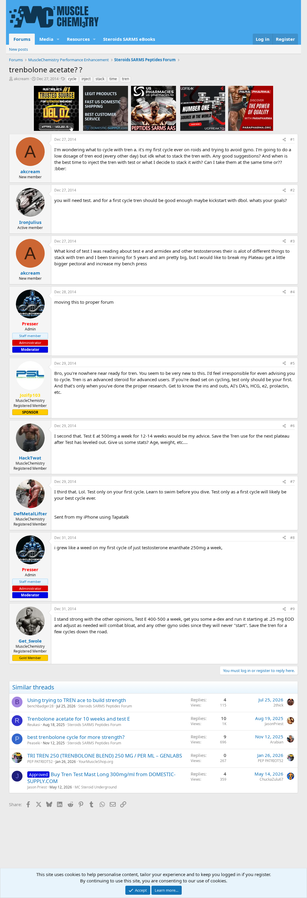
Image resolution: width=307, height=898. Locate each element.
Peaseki (33, 743)
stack (100, 78)
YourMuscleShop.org (96, 761)
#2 (292, 190)
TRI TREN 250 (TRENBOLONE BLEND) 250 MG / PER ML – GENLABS (104, 755)
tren (125, 78)
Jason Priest (37, 787)
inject (86, 78)
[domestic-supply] (105, 108)
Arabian (276, 742)
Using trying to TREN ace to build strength (76, 700)
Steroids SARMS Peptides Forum (105, 706)
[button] (58, 39)
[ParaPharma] (250, 108)
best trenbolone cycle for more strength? (75, 737)
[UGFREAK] (202, 108)
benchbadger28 (40, 706)
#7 (292, 481)
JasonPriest (274, 723)
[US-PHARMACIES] (153, 108)
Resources (78, 39)
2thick (278, 705)
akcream (21, 78)
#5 (292, 363)
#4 (292, 291)
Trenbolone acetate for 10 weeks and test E (78, 718)
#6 (292, 425)
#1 (292, 139)
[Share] (284, 139)
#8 (292, 537)
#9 (292, 608)
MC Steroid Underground (96, 787)
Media (46, 39)
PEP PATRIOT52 (40, 761)
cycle (72, 78)
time (113, 78)
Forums (21, 39)
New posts (18, 49)
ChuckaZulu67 (271, 779)
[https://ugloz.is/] (56, 108)
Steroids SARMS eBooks (129, 39)
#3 (292, 241)
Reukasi (33, 724)
